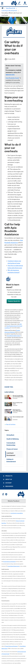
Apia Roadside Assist (12, 78)
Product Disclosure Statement (9, 561)
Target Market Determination (13, 335)
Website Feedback (14, 501)
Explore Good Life (14, 301)
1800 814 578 (10, 75)
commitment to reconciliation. (17, 513)
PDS (20, 324)
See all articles (10, 424)
